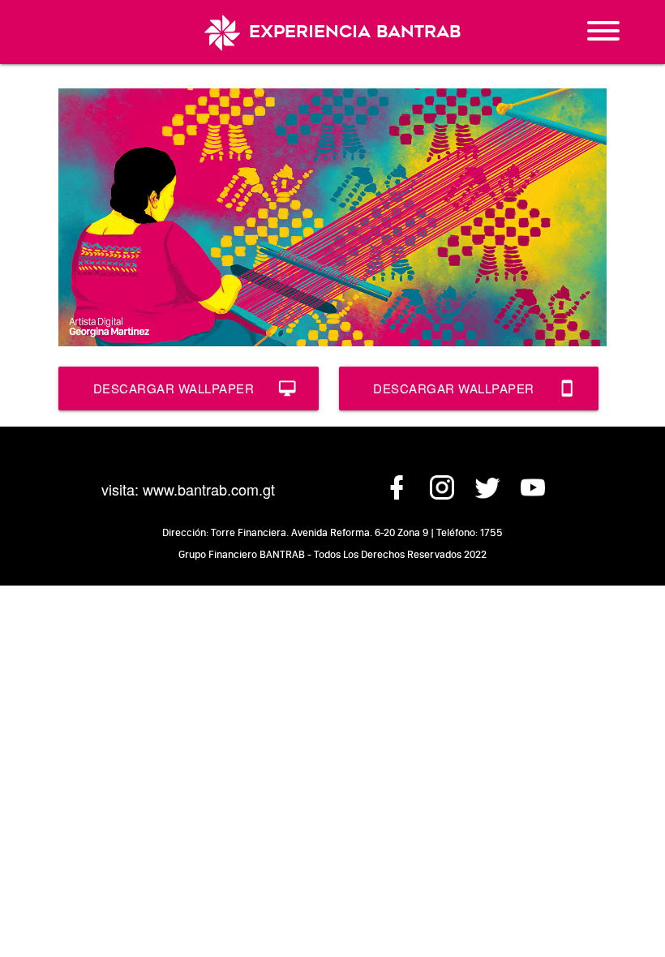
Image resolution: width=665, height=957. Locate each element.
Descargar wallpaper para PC (194, 395)
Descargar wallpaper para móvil (474, 395)
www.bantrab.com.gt (209, 489)
